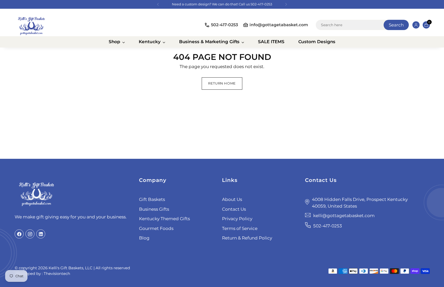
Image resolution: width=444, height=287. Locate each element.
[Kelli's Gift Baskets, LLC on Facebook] (19, 233)
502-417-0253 (224, 24)
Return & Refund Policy (247, 237)
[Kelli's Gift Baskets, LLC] (31, 25)
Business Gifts (154, 209)
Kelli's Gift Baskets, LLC (70, 267)
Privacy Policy (237, 218)
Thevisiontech (57, 273)
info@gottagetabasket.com (278, 24)
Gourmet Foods (156, 228)
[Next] (286, 4)
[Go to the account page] (414, 25)
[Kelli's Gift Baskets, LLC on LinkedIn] (40, 233)
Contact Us (234, 209)
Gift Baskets (152, 199)
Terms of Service (239, 228)
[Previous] (158, 4)
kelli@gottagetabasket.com (344, 215)
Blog (144, 237)
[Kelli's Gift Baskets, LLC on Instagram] (29, 233)
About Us (232, 199)
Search (396, 24)
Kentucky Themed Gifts (164, 218)
